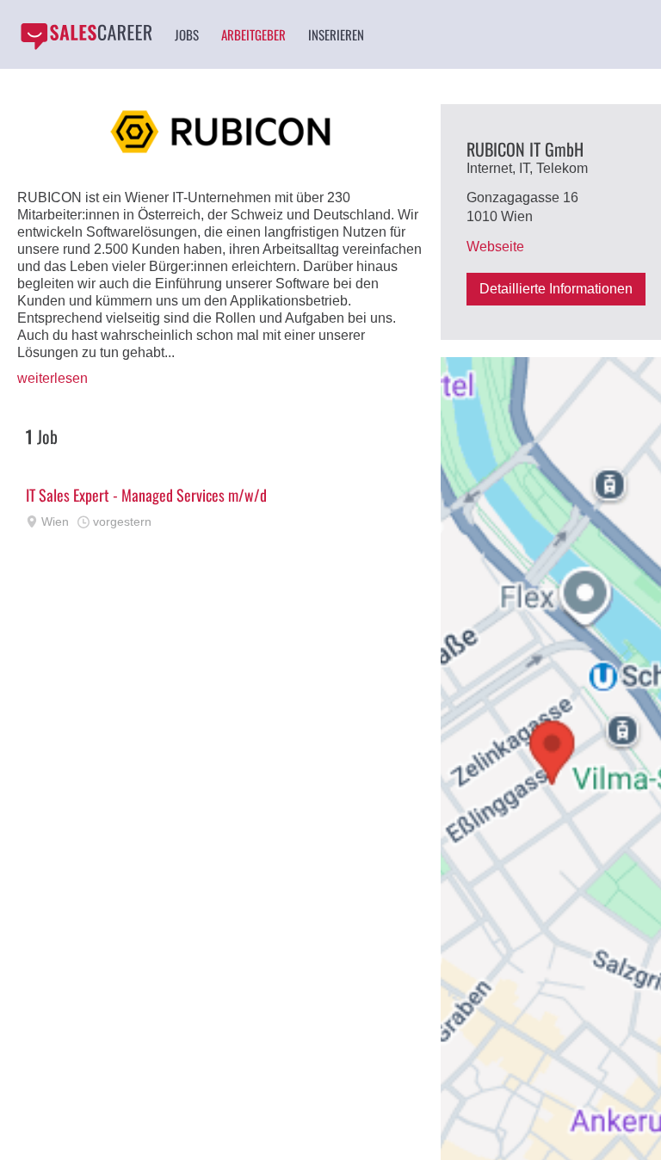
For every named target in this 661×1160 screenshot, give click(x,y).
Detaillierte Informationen (556, 288)
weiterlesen (52, 378)
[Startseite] (86, 36)
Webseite (495, 246)
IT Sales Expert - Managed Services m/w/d (146, 495)
